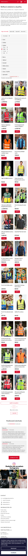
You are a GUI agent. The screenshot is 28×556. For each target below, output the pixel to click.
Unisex (5, 51)
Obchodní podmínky (5, 518)
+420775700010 (6, 500)
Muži (5, 49)
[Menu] (25, 1)
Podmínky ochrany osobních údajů (8, 520)
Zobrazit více (14, 457)
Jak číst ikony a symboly (6, 516)
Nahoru (14, 413)
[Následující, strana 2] (14, 407)
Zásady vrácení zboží (5, 522)
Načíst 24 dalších (14, 403)
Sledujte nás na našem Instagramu (14, 467)
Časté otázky (3, 510)
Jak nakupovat (4, 511)
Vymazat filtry (13, 76)
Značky (2, 515)
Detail (4, 104)
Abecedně (23, 31)
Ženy (5, 47)
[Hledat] (17, 1)
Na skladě (6, 36)
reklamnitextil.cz (6, 502)
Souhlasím (13, 552)
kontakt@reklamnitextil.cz (8, 498)
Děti (5, 53)
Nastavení (13, 548)
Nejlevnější (12, 31)
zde (6, 544)
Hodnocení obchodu (14, 421)
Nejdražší (18, 31)
